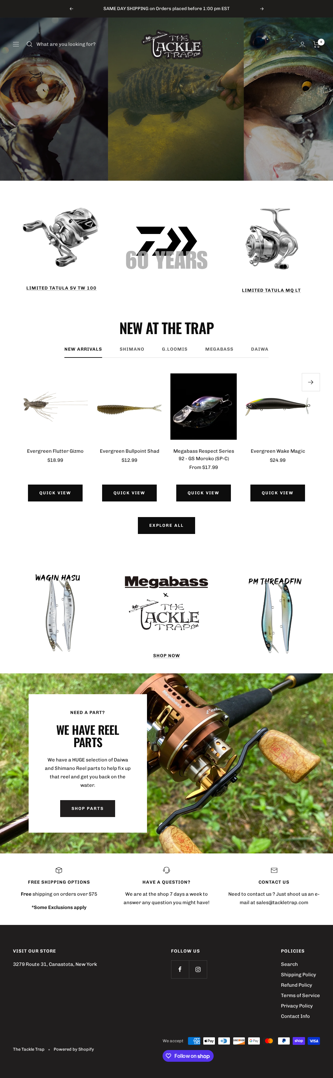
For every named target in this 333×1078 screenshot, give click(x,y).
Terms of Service (300, 995)
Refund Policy (296, 985)
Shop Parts (88, 808)
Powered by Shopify (74, 1049)
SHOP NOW (166, 655)
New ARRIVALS (83, 349)
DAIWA (260, 349)
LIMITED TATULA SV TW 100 (61, 288)
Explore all (166, 525)
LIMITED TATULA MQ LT (271, 290)
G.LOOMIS (175, 349)
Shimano (132, 349)
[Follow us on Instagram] (198, 969)
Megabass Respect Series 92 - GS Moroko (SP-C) (203, 454)
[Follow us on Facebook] (180, 969)
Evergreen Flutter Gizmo (55, 451)
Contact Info (295, 1016)
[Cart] (316, 44)
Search (289, 964)
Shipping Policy (298, 975)
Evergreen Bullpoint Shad (129, 451)
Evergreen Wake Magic (278, 451)
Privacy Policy (297, 1006)
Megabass (219, 349)
